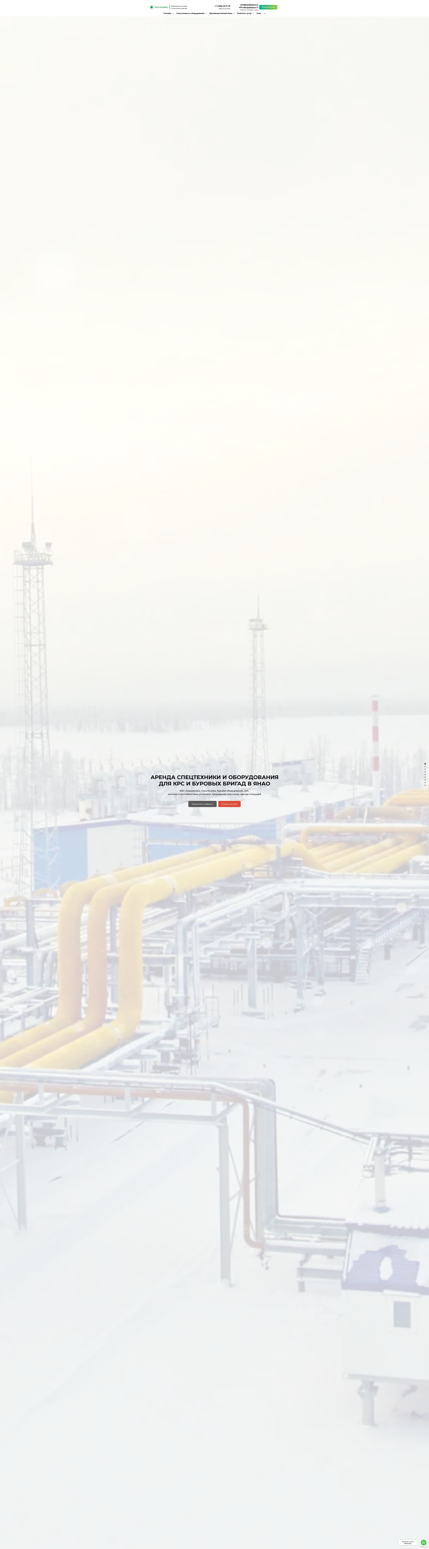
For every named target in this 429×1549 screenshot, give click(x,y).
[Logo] (168, 7)
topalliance (251, 7)
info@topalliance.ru (249, 4)
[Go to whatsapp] (423, 1542)
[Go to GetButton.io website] (423, 1546)
